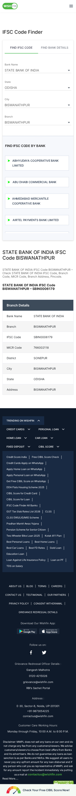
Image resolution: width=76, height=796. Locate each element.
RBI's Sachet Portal (38, 688)
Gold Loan (55, 547)
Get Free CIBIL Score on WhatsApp (26, 481)
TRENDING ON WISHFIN (20, 420)
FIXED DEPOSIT (15, 446)
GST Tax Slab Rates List (23, 511)
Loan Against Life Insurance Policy (26, 559)
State (8, 82)
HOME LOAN (13, 437)
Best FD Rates (37, 547)
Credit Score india (16, 456)
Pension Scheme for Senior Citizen (26, 529)
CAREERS (56, 586)
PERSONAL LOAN (49, 429)
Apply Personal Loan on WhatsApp (25, 475)
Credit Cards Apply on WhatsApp (24, 463)
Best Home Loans (45, 541)
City (7, 99)
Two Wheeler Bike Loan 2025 (23, 535)
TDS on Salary (14, 565)
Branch (9, 116)
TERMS (42, 586)
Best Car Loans (15, 547)
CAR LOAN (41, 437)
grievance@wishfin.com (38, 682)
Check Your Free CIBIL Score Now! (46, 790)
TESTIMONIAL (34, 594)
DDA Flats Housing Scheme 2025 (25, 487)
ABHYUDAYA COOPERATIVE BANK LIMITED (35, 163)
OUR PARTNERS (56, 594)
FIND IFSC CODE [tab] (21, 47)
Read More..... (10, 778)
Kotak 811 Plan (53, 535)
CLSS (48, 511)
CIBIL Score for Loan (18, 499)
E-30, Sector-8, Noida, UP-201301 (38, 706)
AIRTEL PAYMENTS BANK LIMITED (36, 220)
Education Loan (15, 553)
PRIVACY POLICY (19, 603)
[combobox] (38, 69)
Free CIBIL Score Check (45, 456)
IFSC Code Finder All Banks (21, 505)
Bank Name (11, 64)
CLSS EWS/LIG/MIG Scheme (22, 517)
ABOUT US (15, 586)
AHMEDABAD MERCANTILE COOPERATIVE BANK (30, 201)
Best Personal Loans (18, 541)
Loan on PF (57, 559)
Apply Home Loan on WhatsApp (24, 469)
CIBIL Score (46, 446)
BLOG (29, 586)
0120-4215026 (38, 675)
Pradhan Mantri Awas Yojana (22, 523)
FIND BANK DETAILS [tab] (54, 47)
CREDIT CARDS (15, 429)
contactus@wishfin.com (38, 716)
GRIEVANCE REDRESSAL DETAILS (38, 612)
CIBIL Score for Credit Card (21, 493)
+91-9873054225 (38, 711)
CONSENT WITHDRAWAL (48, 603)
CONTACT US (13, 594)
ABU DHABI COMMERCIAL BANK (34, 182)
